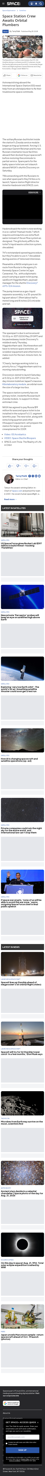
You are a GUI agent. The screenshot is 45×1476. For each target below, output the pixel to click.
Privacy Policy (25, 1459)
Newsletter (37, 75)
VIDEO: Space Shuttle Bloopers (20, 438)
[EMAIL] (39, 476)
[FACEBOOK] (29, 476)
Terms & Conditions (15, 1460)
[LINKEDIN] (36, 476)
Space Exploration (8, 10)
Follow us (24, 75)
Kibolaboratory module (14, 384)
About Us (6, 1413)
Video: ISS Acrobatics (15, 434)
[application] (22, 206)
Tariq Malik (16, 31)
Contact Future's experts (13, 1418)
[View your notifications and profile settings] (36, 3)
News (5, 31)
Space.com (17, 490)
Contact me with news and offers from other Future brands (22, 1443)
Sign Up (22, 1450)
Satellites (22, 10)
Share (8, 75)
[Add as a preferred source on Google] (11, 1403)
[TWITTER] (33, 476)
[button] (40, 3)
